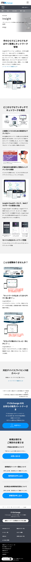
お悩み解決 (14, 11)
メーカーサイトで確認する (9, 66)
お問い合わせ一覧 (20, 536)
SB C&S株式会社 (6, 548)
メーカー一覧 (5, 532)
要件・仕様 (22, 11)
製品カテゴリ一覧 (20, 528)
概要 (2, 11)
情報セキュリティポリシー (8, 544)
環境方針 (4, 550)
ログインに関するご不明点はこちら (15, 420)
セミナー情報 (19, 532)
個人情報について (6, 546)
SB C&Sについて (6, 528)
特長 (8, 11)
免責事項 (4, 554)
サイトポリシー (5, 552)
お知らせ (4, 536)
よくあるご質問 (5, 540)
